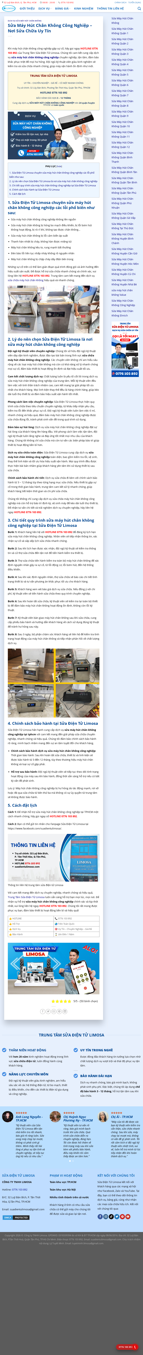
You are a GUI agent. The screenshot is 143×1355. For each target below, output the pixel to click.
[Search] (139, 8)
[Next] (136, 1137)
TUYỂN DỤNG (134, 2)
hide (59, 166)
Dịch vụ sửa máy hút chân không (24, 21)
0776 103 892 (19, 1189)
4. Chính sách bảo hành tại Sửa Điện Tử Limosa (34, 189)
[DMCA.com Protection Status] (16, 1217)
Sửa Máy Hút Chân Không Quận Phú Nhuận (122, 203)
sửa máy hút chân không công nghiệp (35, 57)
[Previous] (6, 1137)
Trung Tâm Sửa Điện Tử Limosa (26, 897)
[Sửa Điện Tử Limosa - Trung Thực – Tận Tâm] (9, 8)
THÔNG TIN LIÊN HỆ (110, 8)
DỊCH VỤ (44, 8)
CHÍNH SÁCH (120, 2)
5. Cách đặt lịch (17, 193)
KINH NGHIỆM (83, 8)
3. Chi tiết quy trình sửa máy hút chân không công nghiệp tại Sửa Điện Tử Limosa (52, 185)
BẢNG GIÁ (62, 8)
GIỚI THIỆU (27, 8)
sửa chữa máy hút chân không (25, 280)
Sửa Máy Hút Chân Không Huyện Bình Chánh (123, 239)
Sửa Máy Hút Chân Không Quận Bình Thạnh (122, 157)
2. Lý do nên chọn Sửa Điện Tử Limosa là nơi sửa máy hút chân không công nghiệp (53, 181)
